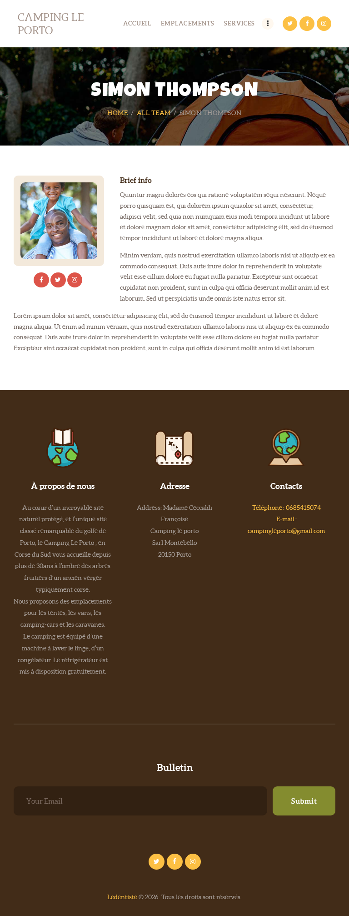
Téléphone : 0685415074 (286, 507)
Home (117, 112)
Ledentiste (122, 897)
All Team (154, 112)
